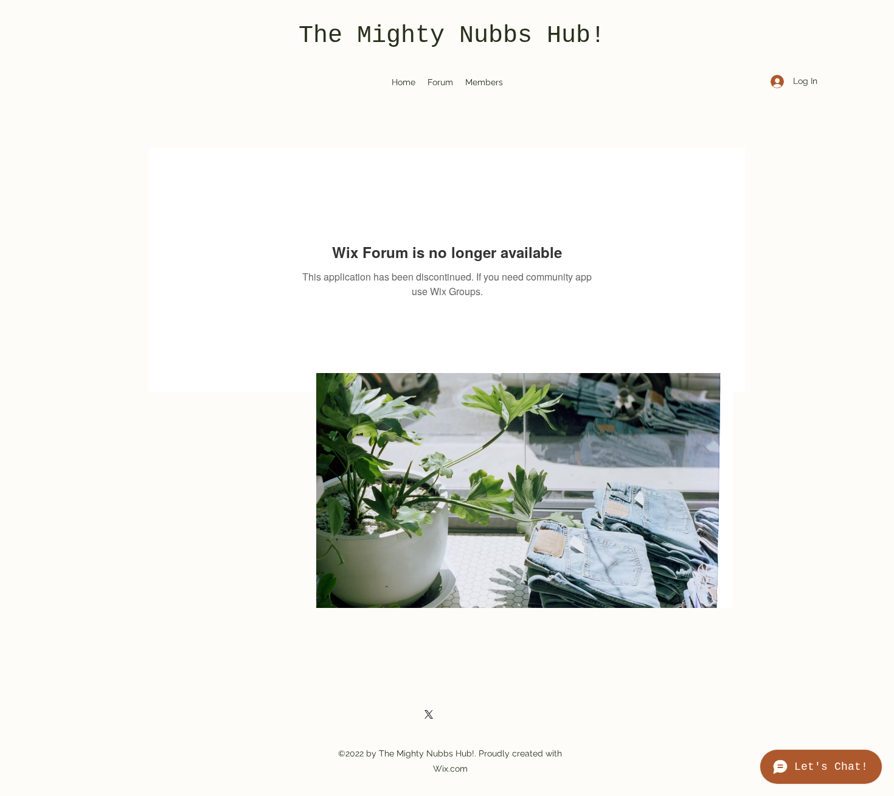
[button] (524, 490)
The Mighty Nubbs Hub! (452, 35)
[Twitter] (429, 714)
